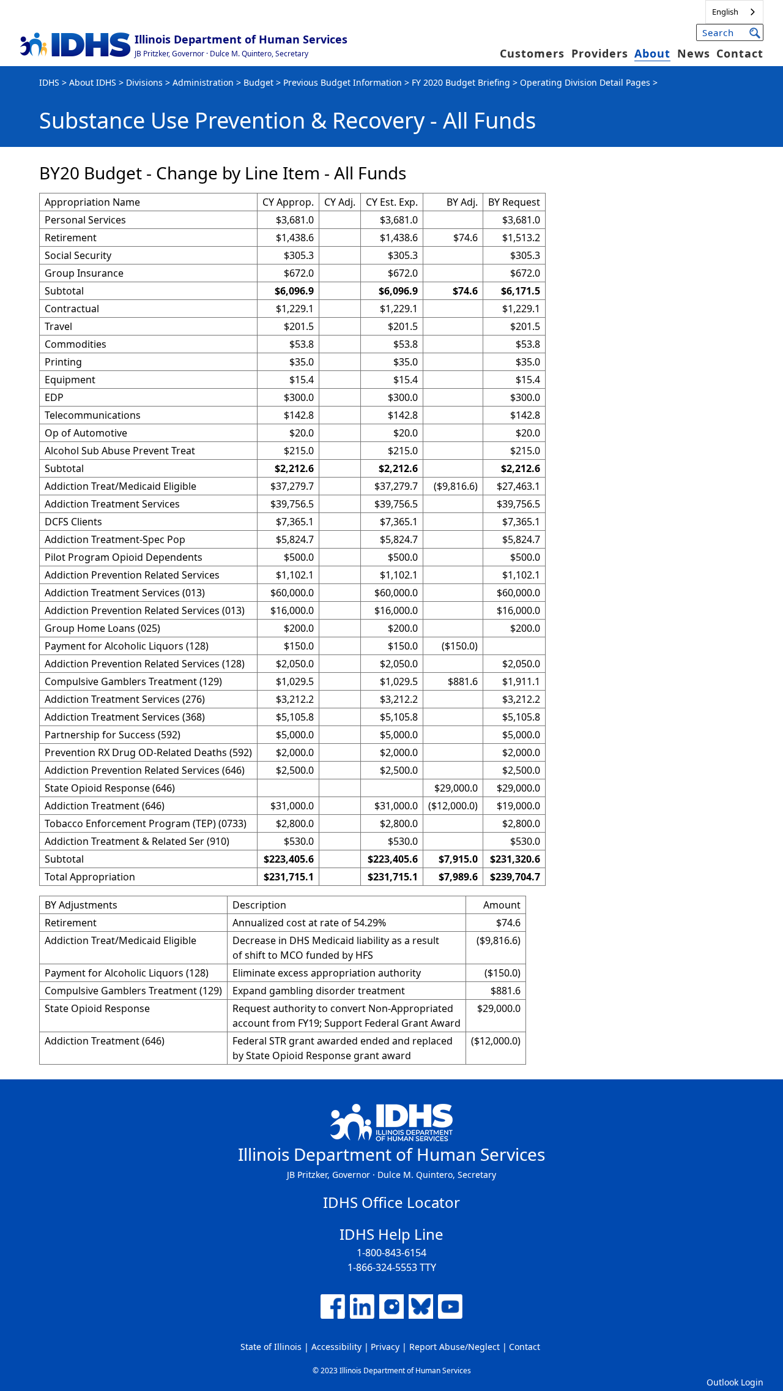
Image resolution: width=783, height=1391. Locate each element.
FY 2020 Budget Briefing (461, 82)
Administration (203, 82)
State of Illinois (271, 1346)
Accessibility (336, 1346)
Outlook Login (735, 1382)
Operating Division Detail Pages (585, 82)
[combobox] (734, 12)
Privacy (385, 1346)
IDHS (49, 82)
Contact (739, 53)
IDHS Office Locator (391, 1202)
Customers (532, 53)
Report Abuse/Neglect (454, 1346)
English (725, 11)
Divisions (144, 82)
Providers (599, 53)
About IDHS (92, 82)
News (693, 53)
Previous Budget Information (342, 82)
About (652, 53)
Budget (258, 82)
